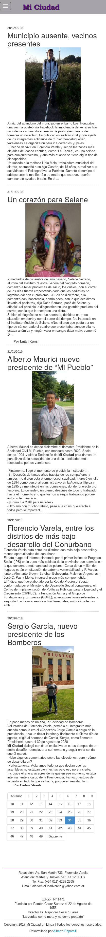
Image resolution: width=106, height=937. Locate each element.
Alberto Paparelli (65, 931)
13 (40, 804)
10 (12, 804)
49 (41, 836)
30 (31, 820)
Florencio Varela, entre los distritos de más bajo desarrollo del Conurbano (50, 535)
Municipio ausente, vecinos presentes (52, 39)
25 (69, 812)
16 (69, 804)
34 (69, 820)
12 (31, 804)
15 (60, 804)
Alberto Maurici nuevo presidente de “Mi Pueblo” (50, 362)
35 (79, 820)
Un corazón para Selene (47, 199)
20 (21, 812)
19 (12, 812)
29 (21, 820)
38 (21, 828)
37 (12, 828)
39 (31, 828)
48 (31, 836)
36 (89, 820)
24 (60, 812)
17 (79, 804)
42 (60, 828)
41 (50, 828)
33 (60, 820)
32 (50, 820)
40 (41, 828)
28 (12, 820)
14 (50, 804)
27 (89, 812)
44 (79, 828)
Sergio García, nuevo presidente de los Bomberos (42, 633)
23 (50, 812)
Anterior (16, 796)
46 (12, 836)
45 (89, 828)
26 (79, 812)
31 (41, 820)
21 (31, 812)
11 (21, 804)
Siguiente (55, 836)
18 (88, 804)
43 (69, 828)
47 (21, 836)
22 (41, 812)
